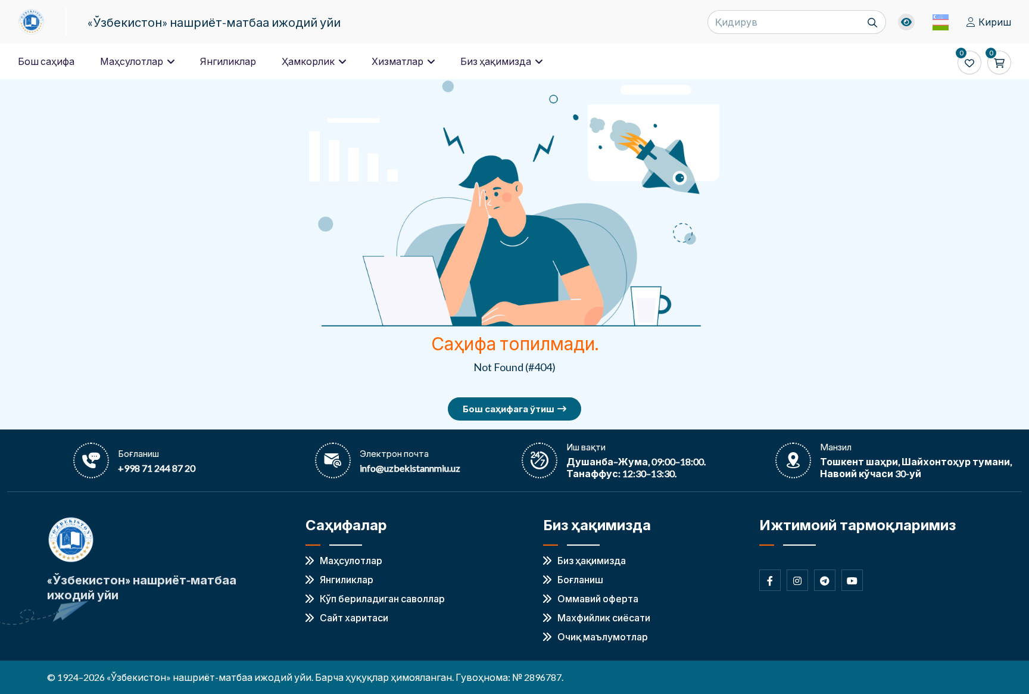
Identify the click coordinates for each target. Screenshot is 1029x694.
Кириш (994, 21)
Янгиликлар (228, 61)
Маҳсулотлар (132, 61)
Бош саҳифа (46, 61)
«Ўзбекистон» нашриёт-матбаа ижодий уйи (214, 22)
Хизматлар (398, 61)
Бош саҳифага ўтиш (508, 408)
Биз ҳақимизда (496, 61)
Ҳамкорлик (309, 61)
